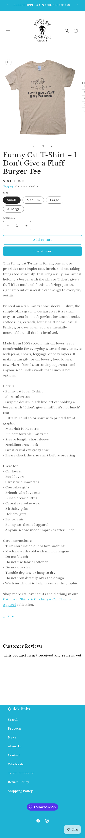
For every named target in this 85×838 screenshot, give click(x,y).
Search (13, 719)
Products (14, 728)
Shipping (8, 186)
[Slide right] (51, 146)
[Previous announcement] (7, 5)
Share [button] (12, 616)
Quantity (9, 217)
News (12, 737)
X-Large (13, 209)
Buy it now (42, 251)
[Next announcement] (77, 5)
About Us (15, 746)
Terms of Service (21, 773)
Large (54, 200)
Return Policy (18, 782)
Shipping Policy (20, 791)
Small (11, 200)
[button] (8, 30)
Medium (33, 200)
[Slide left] (33, 146)
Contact (14, 755)
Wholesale (16, 764)
